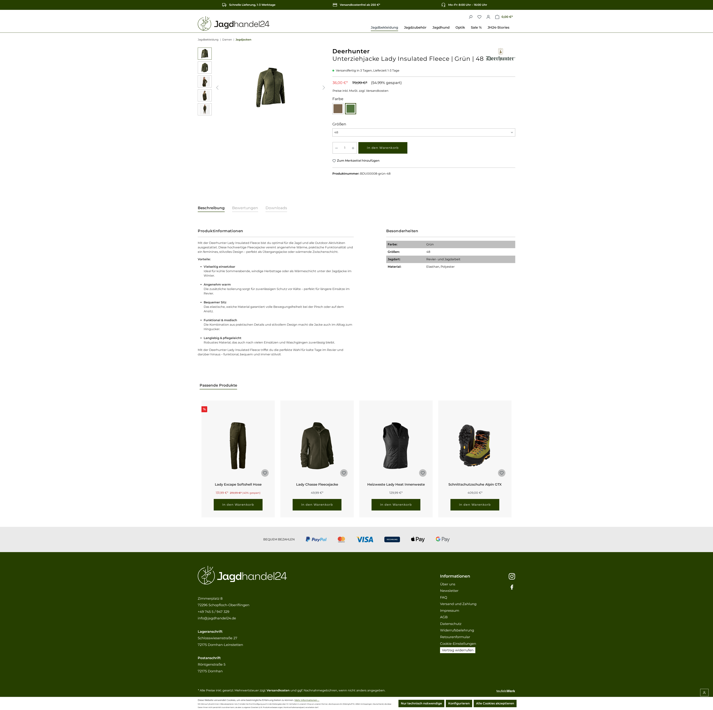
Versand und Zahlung (458, 604)
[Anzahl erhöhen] (353, 148)
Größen (339, 124)
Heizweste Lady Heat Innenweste (396, 484)
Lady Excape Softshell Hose (238, 484)
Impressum (449, 611)
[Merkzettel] (479, 17)
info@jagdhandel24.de (217, 618)
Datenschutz (450, 624)
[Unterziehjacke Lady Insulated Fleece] (270, 87)
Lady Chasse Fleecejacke (317, 484)
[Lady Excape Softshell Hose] (238, 446)
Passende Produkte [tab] (218, 385)
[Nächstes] (324, 87)
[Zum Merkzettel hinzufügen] (265, 473)
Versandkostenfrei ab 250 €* (360, 5)
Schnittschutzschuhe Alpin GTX (475, 484)
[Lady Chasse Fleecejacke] (317, 446)
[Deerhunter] (500, 53)
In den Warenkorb (383, 148)
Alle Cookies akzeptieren (495, 703)
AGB (444, 617)
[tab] (211, 208)
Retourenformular (455, 637)
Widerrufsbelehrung (457, 630)
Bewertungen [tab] (245, 208)
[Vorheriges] (217, 87)
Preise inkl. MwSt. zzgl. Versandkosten (360, 91)
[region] (262, 87)
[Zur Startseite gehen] (233, 23)
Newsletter (449, 591)
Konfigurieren (459, 703)
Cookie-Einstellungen (458, 644)
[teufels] (506, 690)
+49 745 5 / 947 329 (213, 612)
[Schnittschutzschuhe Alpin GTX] (474, 446)
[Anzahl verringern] (336, 148)
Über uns (447, 584)
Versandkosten (278, 690)
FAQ (443, 597)
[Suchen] (470, 17)
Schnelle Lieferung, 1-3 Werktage (252, 5)
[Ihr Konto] (488, 17)
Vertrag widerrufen (457, 650)
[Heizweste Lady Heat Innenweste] (395, 446)
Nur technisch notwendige (421, 703)
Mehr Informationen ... (306, 700)
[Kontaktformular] (704, 692)
